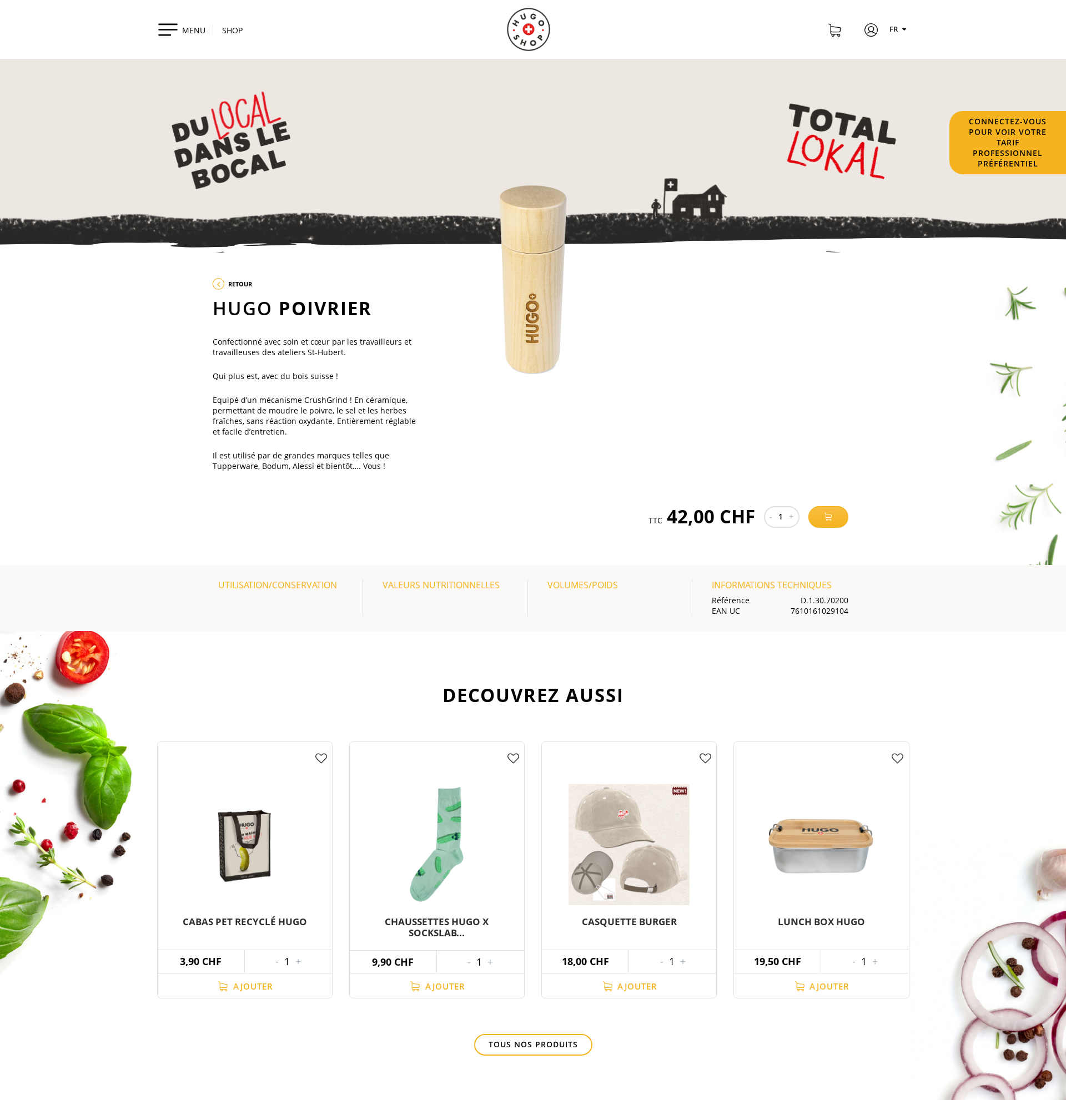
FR (894, 29)
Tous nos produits (533, 1044)
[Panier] (834, 32)
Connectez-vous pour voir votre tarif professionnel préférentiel (1008, 142)
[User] (871, 32)
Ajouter (251, 986)
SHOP (232, 30)
